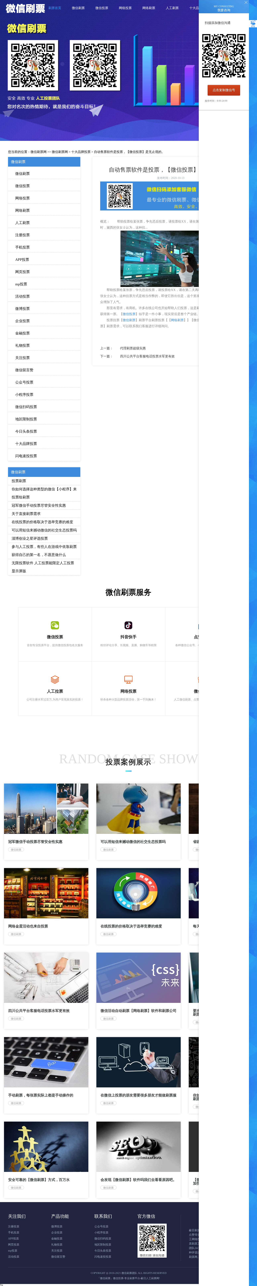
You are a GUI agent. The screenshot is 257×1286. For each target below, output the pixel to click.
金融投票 (22, 333)
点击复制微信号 (224, 90)
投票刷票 (19, 481)
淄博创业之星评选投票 (30, 538)
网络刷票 (22, 210)
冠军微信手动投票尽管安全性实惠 (39, 505)
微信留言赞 (24, 370)
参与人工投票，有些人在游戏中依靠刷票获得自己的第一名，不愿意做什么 (44, 551)
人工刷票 (22, 223)
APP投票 (22, 260)
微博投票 (22, 309)
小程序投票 (24, 395)
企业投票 (22, 321)
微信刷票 (22, 174)
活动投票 (22, 296)
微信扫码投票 (26, 407)
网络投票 (22, 198)
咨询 (253, 26)
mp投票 (21, 284)
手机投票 (22, 247)
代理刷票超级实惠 (133, 348)
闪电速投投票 (26, 456)
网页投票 (22, 272)
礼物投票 (22, 345)
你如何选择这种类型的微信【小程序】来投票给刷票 (44, 493)
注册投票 (22, 235)
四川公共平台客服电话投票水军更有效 (147, 356)
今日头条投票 (26, 431)
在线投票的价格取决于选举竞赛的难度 (42, 522)
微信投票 (22, 186)
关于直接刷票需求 (26, 514)
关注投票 (22, 358)
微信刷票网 (39, 152)
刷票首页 (54, 8)
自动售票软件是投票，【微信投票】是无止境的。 (129, 152)
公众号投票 (24, 382)
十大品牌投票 (81, 152)
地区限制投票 (26, 419)
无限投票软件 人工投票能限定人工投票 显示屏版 (43, 567)
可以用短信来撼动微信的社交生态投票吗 (44, 530)
